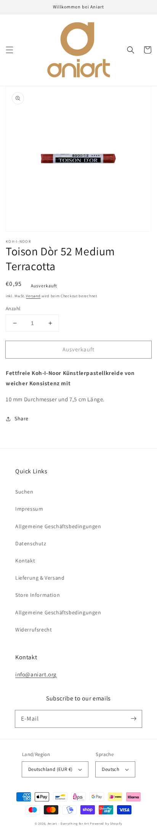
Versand (33, 295)
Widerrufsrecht (33, 629)
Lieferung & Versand (39, 577)
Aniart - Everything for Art (68, 823)
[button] (9, 50)
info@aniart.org (36, 674)
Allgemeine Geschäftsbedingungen (58, 526)
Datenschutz (30, 543)
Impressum (29, 508)
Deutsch (110, 769)
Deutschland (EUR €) (50, 769)
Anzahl (13, 308)
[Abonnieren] (133, 718)
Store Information (37, 594)
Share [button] (21, 418)
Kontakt (25, 560)
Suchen (24, 491)
